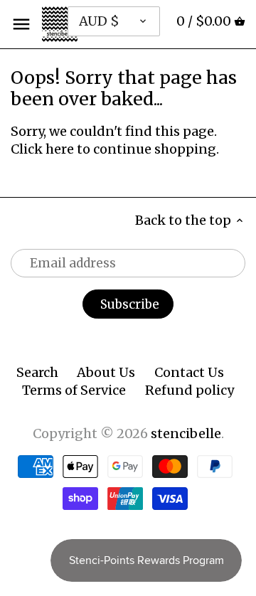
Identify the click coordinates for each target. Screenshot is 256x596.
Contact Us (189, 372)
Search (37, 372)
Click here (42, 149)
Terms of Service (74, 390)
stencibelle (186, 433)
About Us (106, 372)
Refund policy (189, 390)
